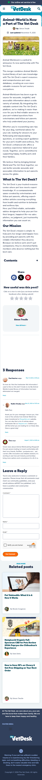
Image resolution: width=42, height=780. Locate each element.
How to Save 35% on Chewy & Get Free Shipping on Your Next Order (21, 668)
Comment (6, 493)
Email (5, 532)
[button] (14, 277)
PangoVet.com (25, 419)
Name (5, 522)
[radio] (12, 298)
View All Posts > (21, 325)
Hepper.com (22, 423)
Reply (4, 395)
